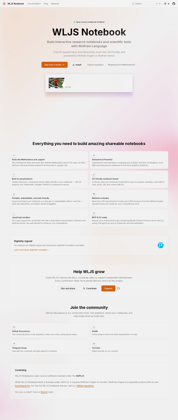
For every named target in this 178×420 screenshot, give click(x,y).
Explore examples (95, 65)
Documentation (34, 3)
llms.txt (44, 392)
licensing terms (22, 385)
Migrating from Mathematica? (121, 65)
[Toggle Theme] (167, 3)
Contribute (91, 288)
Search (147, 3)
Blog (46, 3)
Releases (55, 3)
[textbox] (89, 83)
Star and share (68, 288)
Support (108, 288)
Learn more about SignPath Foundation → (32, 250)
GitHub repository (85, 385)
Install (78, 64)
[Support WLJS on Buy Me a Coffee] (118, 288)
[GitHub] (174, 4)
